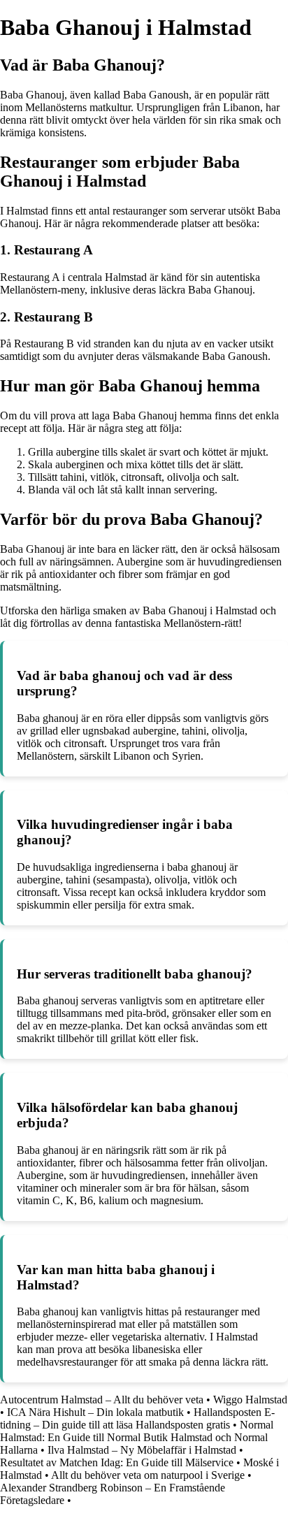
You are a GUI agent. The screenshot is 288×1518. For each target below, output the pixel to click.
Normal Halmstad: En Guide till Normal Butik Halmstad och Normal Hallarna (136, 1437)
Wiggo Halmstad (250, 1399)
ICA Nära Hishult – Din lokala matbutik (95, 1412)
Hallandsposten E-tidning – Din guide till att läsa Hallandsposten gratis (137, 1418)
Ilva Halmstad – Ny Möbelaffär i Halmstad (142, 1450)
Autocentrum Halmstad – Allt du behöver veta (101, 1399)
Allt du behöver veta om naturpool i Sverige (148, 1475)
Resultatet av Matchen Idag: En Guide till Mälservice (116, 1462)
